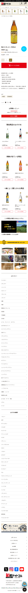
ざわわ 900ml (5, 141)
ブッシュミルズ (4, 434)
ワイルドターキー (5, 517)
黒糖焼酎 (10, 96)
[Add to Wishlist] (10, 138)
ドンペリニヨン (4, 479)
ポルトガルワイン (5, 350)
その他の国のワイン (5, 381)
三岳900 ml (4, 173)
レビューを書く (14, 116)
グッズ (2, 405)
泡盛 (2, 304)
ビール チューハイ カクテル (8, 322)
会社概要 (14, 546)
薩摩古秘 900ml (5, 205)
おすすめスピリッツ (5, 325)
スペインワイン (4, 343)
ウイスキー (3, 280)
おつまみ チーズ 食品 (6, 398)
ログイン (21, 4)
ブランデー (3, 283)
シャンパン (3, 287)
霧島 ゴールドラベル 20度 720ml (20, 205)
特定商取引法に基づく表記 (14, 558)
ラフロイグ (3, 465)
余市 (2, 420)
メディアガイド (14, 561)
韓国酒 (2, 311)
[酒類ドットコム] (6, 3)
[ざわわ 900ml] (7, 133)
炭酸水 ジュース (5, 391)
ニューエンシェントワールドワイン (9, 353)
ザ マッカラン (4, 423)
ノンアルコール (4, 388)
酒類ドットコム (17, 590)
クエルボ (3, 427)
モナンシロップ (4, 461)
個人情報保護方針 (14, 549)
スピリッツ (3, 290)
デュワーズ (3, 430)
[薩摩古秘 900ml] (7, 197)
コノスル (3, 489)
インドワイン (4, 374)
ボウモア (3, 455)
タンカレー (3, 468)
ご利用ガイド (14, 543)
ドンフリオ (3, 486)
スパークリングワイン (6, 329)
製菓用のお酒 (4, 395)
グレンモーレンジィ (5, 496)
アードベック (4, 503)
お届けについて (14, 555)
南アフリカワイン (5, 377)
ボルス (2, 448)
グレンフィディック (5, 482)
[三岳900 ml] (7, 165)
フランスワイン (4, 336)
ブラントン (3, 441)
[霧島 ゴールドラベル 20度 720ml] (20, 197)
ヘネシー (3, 416)
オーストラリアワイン (6, 370)
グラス (2, 402)
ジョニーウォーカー (5, 458)
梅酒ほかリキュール (5, 308)
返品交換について (14, 552)
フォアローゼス (4, 510)
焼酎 (4, 96)
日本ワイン (3, 332)
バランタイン (4, 493)
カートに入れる (15, 65)
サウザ (2, 437)
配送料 (2, 52)
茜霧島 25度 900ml (19, 173)
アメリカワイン (4, 363)
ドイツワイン (4, 346)
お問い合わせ (14, 537)
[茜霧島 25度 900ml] (20, 165)
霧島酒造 (3, 514)
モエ (2, 472)
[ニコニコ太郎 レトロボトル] (20, 133)
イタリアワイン (4, 339)
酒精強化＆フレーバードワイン (8, 384)
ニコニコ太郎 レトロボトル (20, 142)
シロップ (3, 297)
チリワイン (3, 360)
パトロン (3, 507)
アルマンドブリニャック (6, 475)
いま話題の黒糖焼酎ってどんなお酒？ (10, 234)
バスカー (3, 451)
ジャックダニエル (5, 444)
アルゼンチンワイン (5, 357)
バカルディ (3, 500)
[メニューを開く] (25, 590)
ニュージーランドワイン (6, 367)
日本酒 (2, 318)
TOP (2, 16)
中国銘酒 (3, 315)
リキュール (3, 294)
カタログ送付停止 (14, 540)
